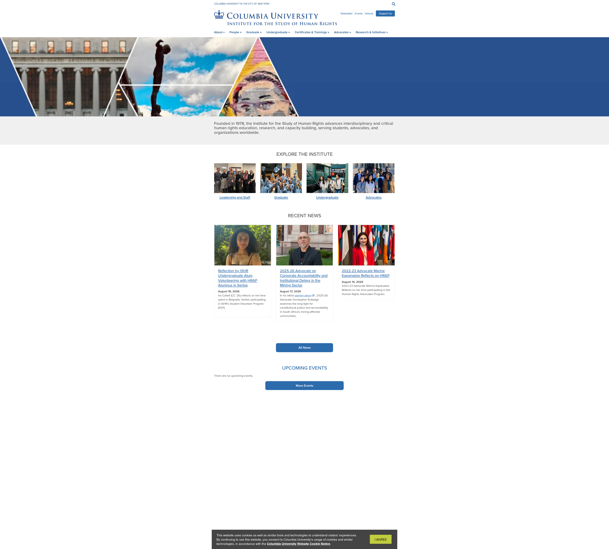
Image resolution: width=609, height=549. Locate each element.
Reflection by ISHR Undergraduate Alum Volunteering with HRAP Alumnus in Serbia (237, 278)
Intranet (369, 13)
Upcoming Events (304, 367)
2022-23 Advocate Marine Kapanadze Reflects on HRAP (366, 273)
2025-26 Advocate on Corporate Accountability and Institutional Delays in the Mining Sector (304, 278)
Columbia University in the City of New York (241, 3)
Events (359, 13)
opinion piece (303, 295)
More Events (304, 385)
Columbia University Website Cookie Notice (298, 544)
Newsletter (347, 13)
